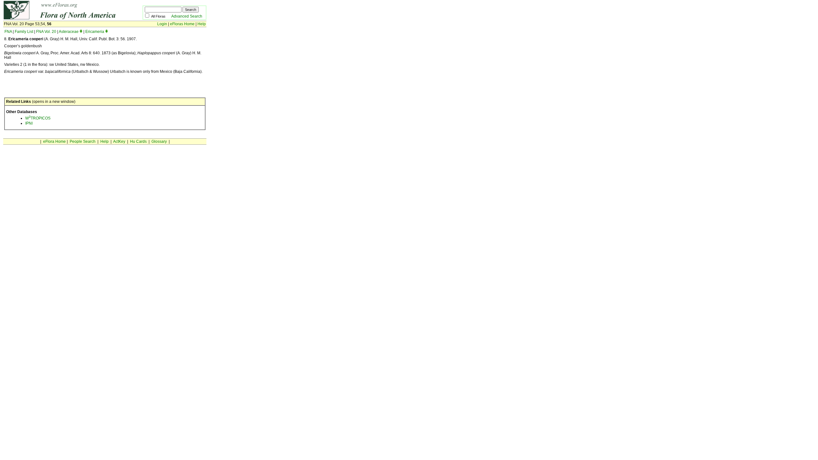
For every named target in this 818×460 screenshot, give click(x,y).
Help (201, 24)
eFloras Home (182, 24)
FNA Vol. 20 (46, 31)
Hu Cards (138, 141)
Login (162, 24)
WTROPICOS (37, 118)
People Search (83, 141)
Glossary (159, 141)
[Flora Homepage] (63, 18)
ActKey (119, 141)
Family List (24, 31)
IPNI (29, 123)
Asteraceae (69, 31)
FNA (8, 31)
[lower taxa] (81, 31)
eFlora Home (54, 141)
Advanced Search (186, 16)
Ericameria (94, 31)
